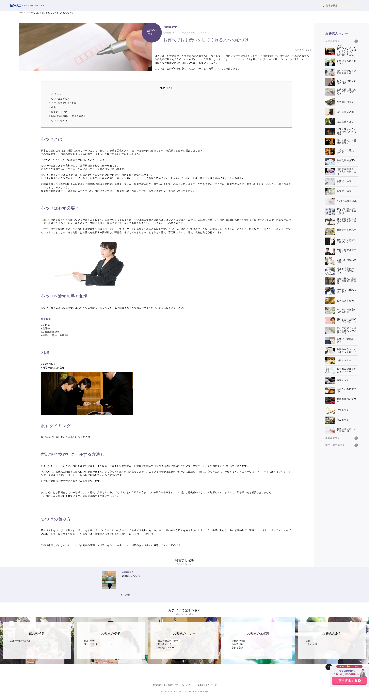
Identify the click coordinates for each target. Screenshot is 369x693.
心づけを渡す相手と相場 (63, 103)
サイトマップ (211, 685)
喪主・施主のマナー (168, 640)
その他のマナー (166, 647)
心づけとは (56, 94)
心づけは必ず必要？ (60, 98)
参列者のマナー (166, 644)
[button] (322, 5)
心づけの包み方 (58, 120)
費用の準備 (90, 640)
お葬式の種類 (238, 640)
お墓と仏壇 (311, 644)
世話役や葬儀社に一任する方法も (67, 116)
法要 (307, 640)
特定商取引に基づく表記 (163, 685)
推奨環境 (199, 685)
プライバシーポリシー (184, 685)
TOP (21, 13)
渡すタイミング (58, 111)
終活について (91, 644)
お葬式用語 (237, 644)
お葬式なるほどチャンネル (32, 5)
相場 (52, 107)
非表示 (170, 88)
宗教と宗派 (237, 647)
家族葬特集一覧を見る (20, 640)
